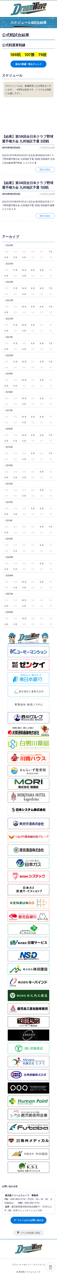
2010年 (9, 538)
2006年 (9, 612)
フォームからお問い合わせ (30, 1220)
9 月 (33, 270)
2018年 (9, 392)
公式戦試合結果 (47, 147)
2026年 (9, 245)
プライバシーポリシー (21, 1264)
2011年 (9, 520)
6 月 (6, 257)
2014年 (9, 465)
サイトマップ (39, 1264)
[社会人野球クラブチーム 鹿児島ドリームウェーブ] (28, 9)
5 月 (15, 257)
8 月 (42, 270)
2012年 (9, 502)
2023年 (9, 300)
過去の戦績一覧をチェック (28, 64)
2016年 (9, 428)
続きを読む (45, 169)
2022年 (9, 318)
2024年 (9, 281)
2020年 (9, 355)
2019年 (9, 373)
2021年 (9, 337)
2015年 (9, 447)
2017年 (9, 410)
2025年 (9, 263)
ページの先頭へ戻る (30, 1232)
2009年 (9, 557)
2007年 (9, 593)
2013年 (9, 483)
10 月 (24, 270)
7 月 (50, 251)
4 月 (24, 257)
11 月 (15, 270)
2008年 (9, 575)
